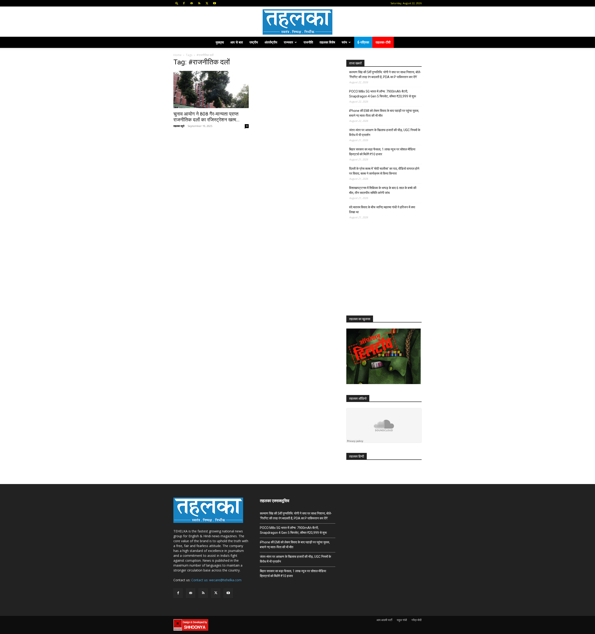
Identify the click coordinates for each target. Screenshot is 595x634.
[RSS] (199, 3)
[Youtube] (214, 3)
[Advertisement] (381, 271)
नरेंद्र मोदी (416, 620)
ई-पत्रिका (363, 42)
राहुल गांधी (402, 620)
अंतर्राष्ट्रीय (270, 42)
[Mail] (191, 3)
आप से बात (236, 42)
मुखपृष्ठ (220, 42)
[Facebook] (183, 3)
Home (177, 55)
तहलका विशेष (327, 42)
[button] (176, 3)
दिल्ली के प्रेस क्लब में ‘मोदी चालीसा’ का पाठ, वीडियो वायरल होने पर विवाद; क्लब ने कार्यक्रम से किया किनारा (384, 171)
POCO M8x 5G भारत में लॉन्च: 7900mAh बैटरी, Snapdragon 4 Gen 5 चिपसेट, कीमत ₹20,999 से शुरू (382, 94)
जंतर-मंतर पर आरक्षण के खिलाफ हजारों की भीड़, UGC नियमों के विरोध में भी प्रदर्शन (384, 132)
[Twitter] (206, 3)
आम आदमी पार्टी (384, 620)
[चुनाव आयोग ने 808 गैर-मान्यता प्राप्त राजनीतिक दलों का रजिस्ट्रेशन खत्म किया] (211, 89)
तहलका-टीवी (383, 42)
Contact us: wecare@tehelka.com (216, 580)
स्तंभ (344, 42)
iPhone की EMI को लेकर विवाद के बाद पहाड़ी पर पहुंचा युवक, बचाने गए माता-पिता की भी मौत (384, 113)
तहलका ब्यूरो (178, 126)
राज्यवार (288, 42)
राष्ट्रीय (253, 42)
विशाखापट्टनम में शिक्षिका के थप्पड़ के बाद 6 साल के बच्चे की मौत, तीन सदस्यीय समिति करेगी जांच (382, 190)
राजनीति (308, 42)
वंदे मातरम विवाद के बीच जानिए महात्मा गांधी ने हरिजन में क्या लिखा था (382, 209)
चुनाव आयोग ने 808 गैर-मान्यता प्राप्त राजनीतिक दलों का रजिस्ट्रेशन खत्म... (206, 117)
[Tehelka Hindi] (297, 22)
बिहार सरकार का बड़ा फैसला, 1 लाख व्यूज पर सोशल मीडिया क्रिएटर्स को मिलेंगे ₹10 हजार (382, 151)
